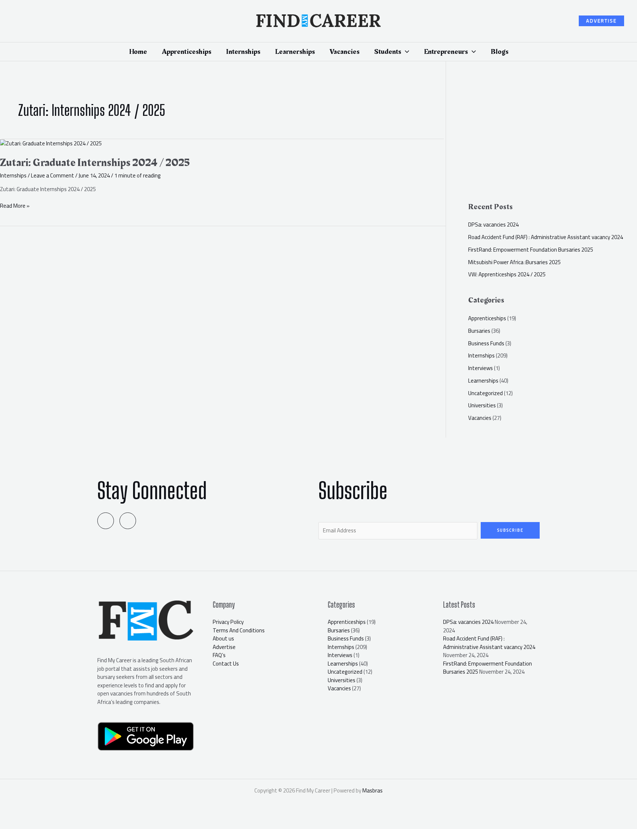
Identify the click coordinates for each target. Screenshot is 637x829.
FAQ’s (219, 655)
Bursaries (479, 330)
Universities (482, 405)
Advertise (224, 647)
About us (223, 638)
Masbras (372, 790)
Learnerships (483, 380)
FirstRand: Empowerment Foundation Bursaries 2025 (530, 249)
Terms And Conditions (239, 630)
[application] (405, 51)
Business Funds (486, 343)
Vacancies (479, 417)
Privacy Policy (228, 621)
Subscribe (510, 530)
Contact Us (226, 663)
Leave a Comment (52, 175)
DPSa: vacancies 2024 (493, 224)
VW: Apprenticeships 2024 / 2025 (507, 274)
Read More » (14, 206)
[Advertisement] (552, 135)
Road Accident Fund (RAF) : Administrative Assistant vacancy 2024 (545, 237)
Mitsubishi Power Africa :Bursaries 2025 (514, 262)
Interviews (480, 368)
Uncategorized (485, 393)
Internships (13, 175)
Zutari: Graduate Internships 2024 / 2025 (95, 163)
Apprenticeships (487, 318)
